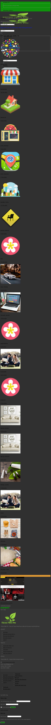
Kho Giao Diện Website (8, 636)
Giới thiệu (5, 32)
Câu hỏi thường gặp (7, 651)
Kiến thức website (7, 653)
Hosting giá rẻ (6, 689)
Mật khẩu (3, 704)
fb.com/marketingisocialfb (8, 662)
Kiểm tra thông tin (7, 647)
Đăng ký (2, 722)
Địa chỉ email (4, 716)
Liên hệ (5, 640)
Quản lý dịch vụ (18, 675)
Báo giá (17, 677)
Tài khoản (5, 687)
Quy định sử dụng (7, 638)
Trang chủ (5, 29)
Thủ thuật (5, 649)
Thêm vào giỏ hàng (5, 607)
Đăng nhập (13, 707)
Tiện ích (5, 34)
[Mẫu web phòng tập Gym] (12, 600)
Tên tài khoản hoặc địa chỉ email (8, 701)
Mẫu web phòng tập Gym (6, 603)
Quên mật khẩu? (4, 710)
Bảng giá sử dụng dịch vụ (9, 634)
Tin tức (17, 683)
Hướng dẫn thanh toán (8, 645)
